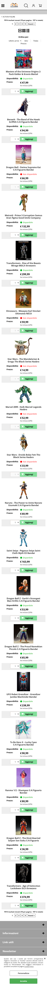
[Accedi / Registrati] (34, 5)
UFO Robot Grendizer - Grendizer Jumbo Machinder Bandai (23, 695)
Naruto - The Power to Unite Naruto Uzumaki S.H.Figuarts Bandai (23, 504)
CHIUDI (45, 958)
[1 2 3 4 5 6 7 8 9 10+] (15, 139)
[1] (15, 91)
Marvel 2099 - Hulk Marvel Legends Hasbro (23, 408)
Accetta (23, 981)
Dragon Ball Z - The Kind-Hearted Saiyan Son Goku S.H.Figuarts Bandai (23, 841)
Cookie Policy (29, 966)
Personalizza (23, 973)
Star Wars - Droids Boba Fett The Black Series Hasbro (23, 456)
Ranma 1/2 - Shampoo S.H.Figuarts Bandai (23, 791)
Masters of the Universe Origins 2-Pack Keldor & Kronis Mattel (23, 72)
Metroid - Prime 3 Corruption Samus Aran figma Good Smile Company (23, 216)
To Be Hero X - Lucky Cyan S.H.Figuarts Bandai (23, 743)
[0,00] (41, 5)
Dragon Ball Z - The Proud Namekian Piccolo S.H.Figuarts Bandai (23, 647)
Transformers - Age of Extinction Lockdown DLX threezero (23, 887)
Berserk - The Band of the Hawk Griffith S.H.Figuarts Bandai (23, 120)
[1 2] (15, 235)
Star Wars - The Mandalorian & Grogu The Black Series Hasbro (23, 360)
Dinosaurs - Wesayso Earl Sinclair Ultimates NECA (23, 312)
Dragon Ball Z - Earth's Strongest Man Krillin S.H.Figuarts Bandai (23, 599)
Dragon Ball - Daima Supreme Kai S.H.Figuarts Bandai (23, 168)
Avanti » (31, 24)
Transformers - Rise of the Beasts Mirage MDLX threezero (23, 264)
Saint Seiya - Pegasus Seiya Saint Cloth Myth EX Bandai (23, 552)
